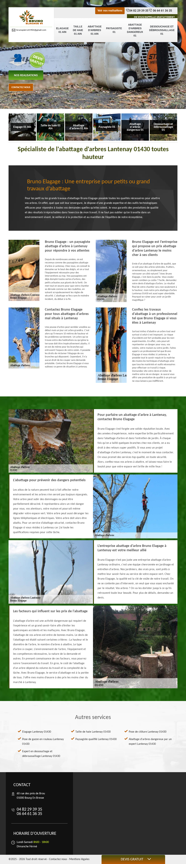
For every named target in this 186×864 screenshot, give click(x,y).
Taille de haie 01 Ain (78, 30)
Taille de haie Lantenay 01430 (93, 731)
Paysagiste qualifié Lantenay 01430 (96, 739)
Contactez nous (20, 87)
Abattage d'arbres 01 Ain (95, 30)
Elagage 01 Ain (62, 30)
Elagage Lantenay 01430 (36, 731)
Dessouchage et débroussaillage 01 (162, 30)
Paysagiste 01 (114, 30)
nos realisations (26, 75)
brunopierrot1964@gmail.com (31, 30)
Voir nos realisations (110, 10)
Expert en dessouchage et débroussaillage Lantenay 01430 (41, 754)
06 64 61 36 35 (162, 10)
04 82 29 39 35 (138, 10)
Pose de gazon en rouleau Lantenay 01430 (43, 741)
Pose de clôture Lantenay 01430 (147, 731)
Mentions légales (79, 859)
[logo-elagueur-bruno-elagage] (31, 17)
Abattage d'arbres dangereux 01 (135, 30)
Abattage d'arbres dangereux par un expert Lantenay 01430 (150, 741)
